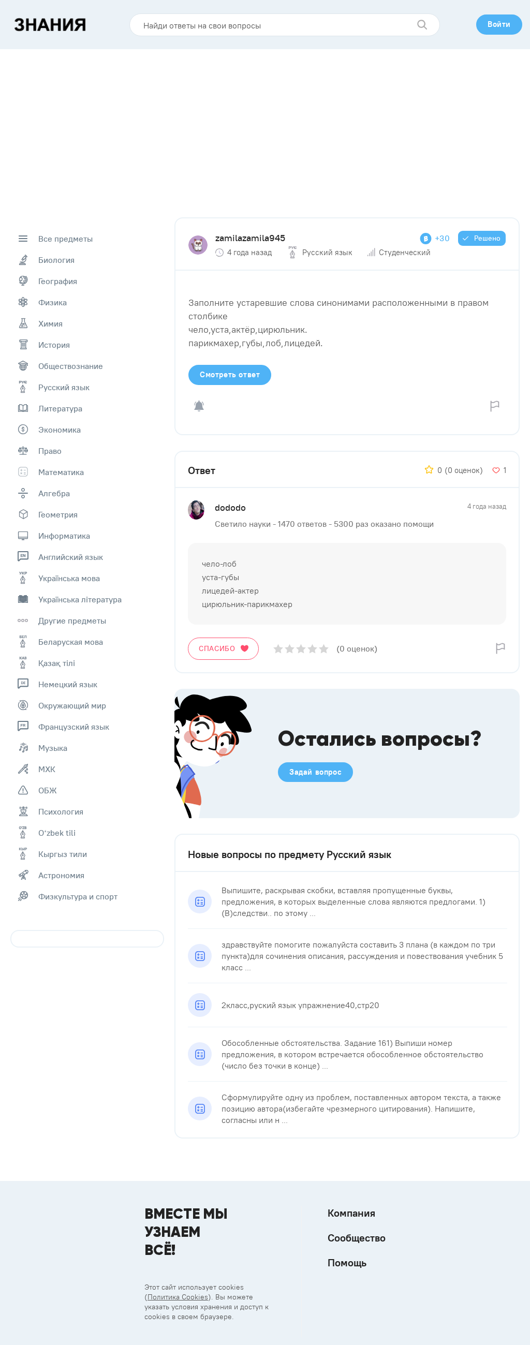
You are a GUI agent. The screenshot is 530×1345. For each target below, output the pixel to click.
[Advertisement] (265, 126)
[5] (324, 649)
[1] (278, 649)
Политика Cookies (178, 1297)
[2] (290, 649)
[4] (312, 649)
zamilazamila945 (250, 238)
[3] (301, 649)
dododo (230, 507)
